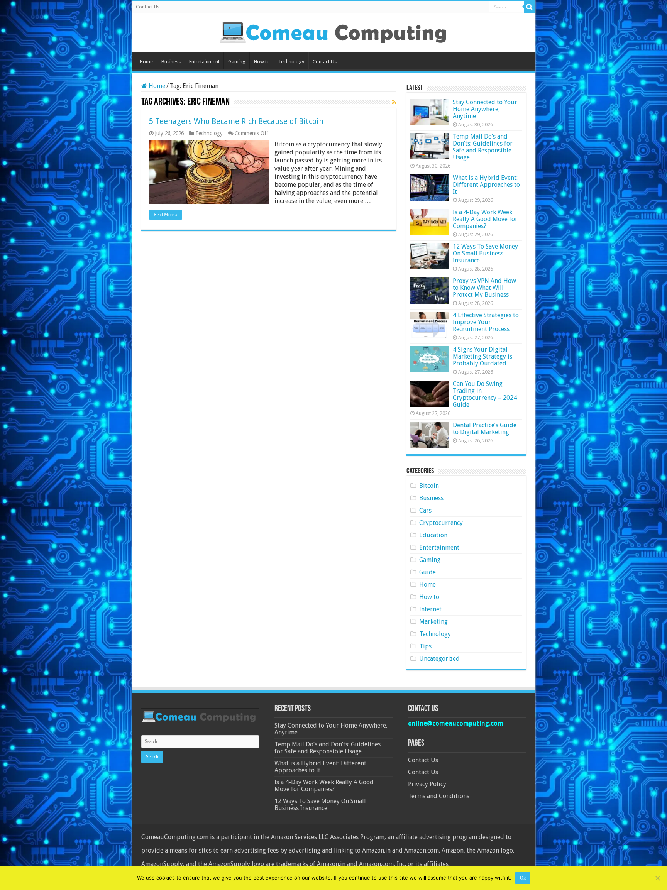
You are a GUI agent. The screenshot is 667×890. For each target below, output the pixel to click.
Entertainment (204, 61)
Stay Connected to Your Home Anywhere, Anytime (485, 109)
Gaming (236, 61)
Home (146, 61)
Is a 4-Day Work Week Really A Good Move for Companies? (485, 219)
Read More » (166, 214)
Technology (291, 61)
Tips (425, 646)
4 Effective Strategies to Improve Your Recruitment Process (486, 322)
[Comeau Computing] (333, 31)
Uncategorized (439, 658)
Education (433, 535)
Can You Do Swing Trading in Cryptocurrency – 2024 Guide (485, 394)
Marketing (433, 621)
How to (262, 61)
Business (171, 61)
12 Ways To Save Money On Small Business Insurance (485, 253)
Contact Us (147, 7)
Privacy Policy (427, 784)
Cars (425, 510)
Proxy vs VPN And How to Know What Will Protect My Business (484, 287)
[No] (657, 878)
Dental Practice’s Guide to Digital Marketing (484, 428)
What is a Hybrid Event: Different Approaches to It (486, 184)
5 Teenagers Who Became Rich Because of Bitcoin (236, 121)
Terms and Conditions (438, 796)
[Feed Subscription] (394, 102)
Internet (430, 609)
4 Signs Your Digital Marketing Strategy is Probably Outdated (482, 356)
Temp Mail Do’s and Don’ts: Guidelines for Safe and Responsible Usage (483, 147)
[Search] (529, 7)
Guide (427, 572)
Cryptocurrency (441, 522)
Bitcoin (429, 485)
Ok (523, 878)
